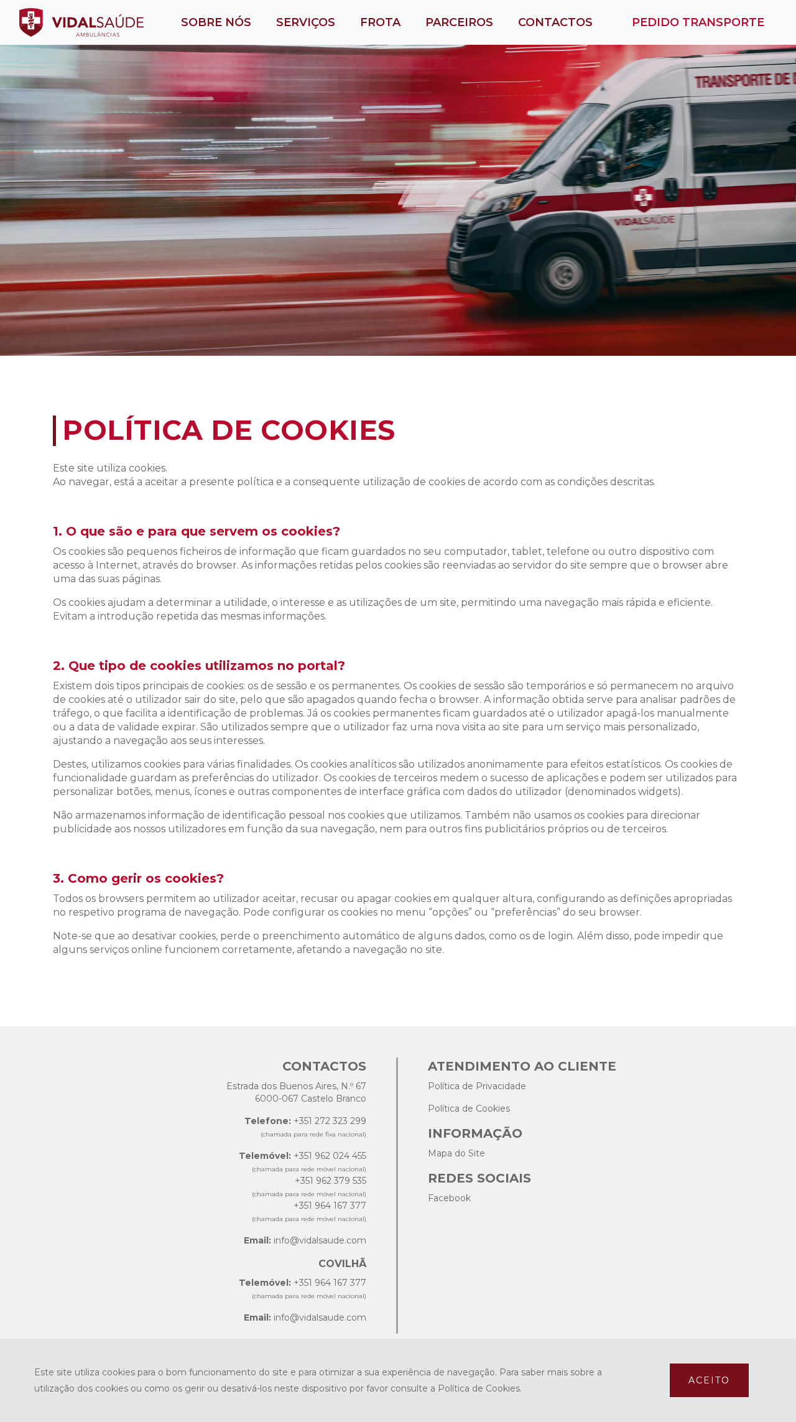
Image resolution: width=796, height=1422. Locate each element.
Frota (380, 22)
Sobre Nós (216, 22)
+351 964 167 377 (330, 1205)
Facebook (449, 1198)
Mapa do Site (456, 1153)
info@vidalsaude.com (320, 1240)
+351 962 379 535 (330, 1180)
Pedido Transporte (698, 22)
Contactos (555, 22)
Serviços (305, 22)
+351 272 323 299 (330, 1121)
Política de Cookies (469, 1108)
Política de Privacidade (477, 1086)
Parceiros (459, 22)
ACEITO (709, 1380)
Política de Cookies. (480, 1388)
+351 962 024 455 (330, 1155)
